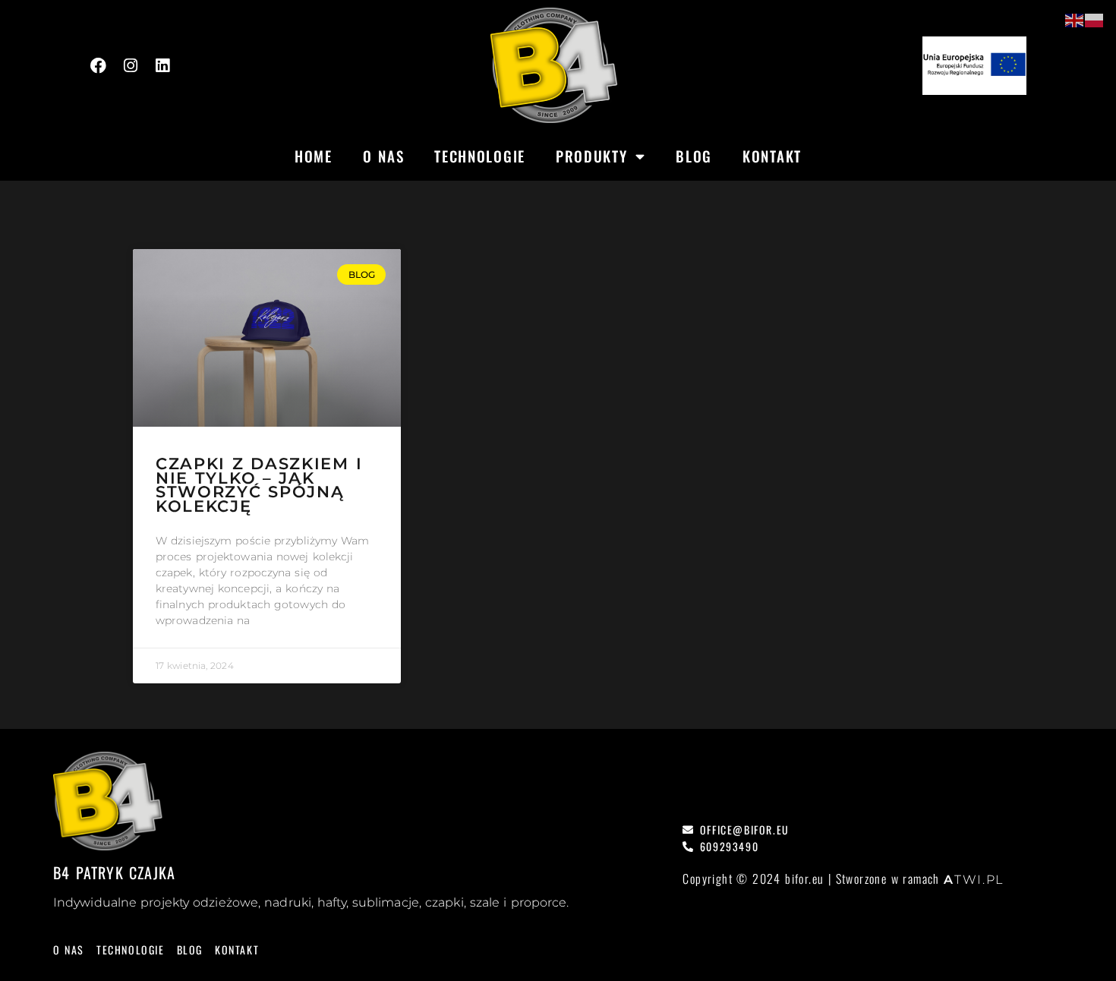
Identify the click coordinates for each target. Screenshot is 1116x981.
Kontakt (772, 155)
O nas (384, 155)
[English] (1075, 20)
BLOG (694, 155)
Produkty (592, 155)
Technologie (479, 155)
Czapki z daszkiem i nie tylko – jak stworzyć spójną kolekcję (259, 485)
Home (314, 155)
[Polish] (1095, 20)
